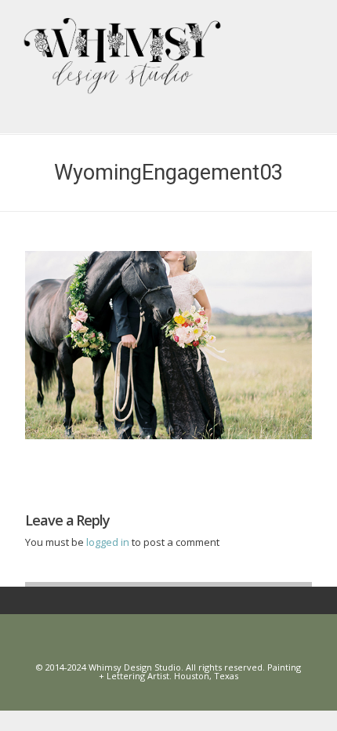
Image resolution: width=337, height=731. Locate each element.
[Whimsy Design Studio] (174, 44)
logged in (109, 542)
